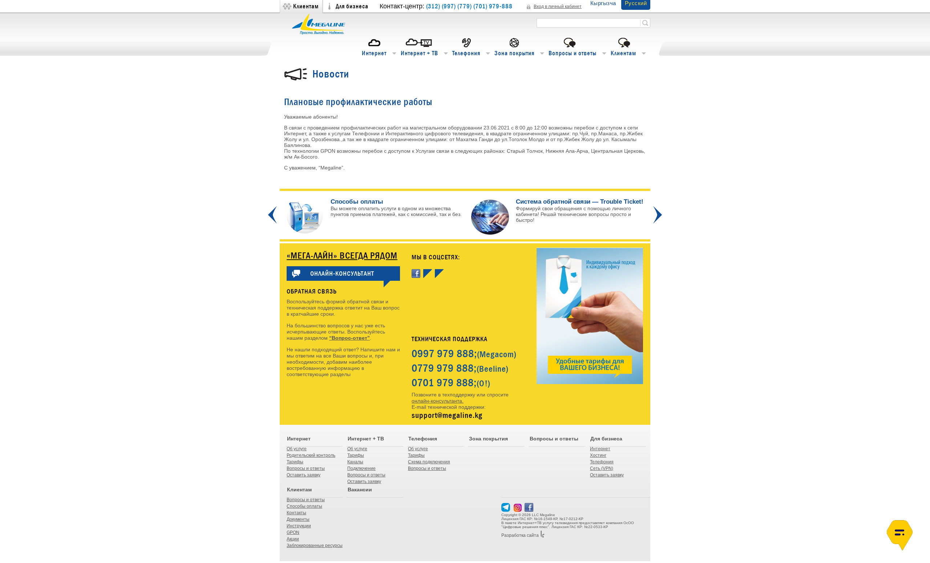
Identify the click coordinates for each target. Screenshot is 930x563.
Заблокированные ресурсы (315, 545)
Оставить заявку (303, 475)
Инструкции (299, 525)
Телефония (466, 53)
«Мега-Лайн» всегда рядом (342, 255)
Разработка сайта (520, 535)
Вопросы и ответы (573, 53)
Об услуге (297, 448)
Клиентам (306, 6)
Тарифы (295, 461)
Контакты (296, 512)
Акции (293, 539)
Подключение (361, 468)
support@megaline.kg (447, 415)
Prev (272, 214)
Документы (298, 519)
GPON (293, 532)
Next (657, 214)
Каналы (355, 461)
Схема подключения (429, 461)
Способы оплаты (304, 506)
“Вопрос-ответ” (349, 338)
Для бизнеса (352, 6)
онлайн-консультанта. (438, 401)
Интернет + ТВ (419, 53)
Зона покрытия (514, 53)
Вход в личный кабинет (558, 6)
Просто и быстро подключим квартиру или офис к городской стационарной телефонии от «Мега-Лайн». (468, 217)
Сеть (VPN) (601, 468)
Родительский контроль (311, 455)
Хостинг (598, 455)
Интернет (374, 53)
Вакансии (360, 489)
